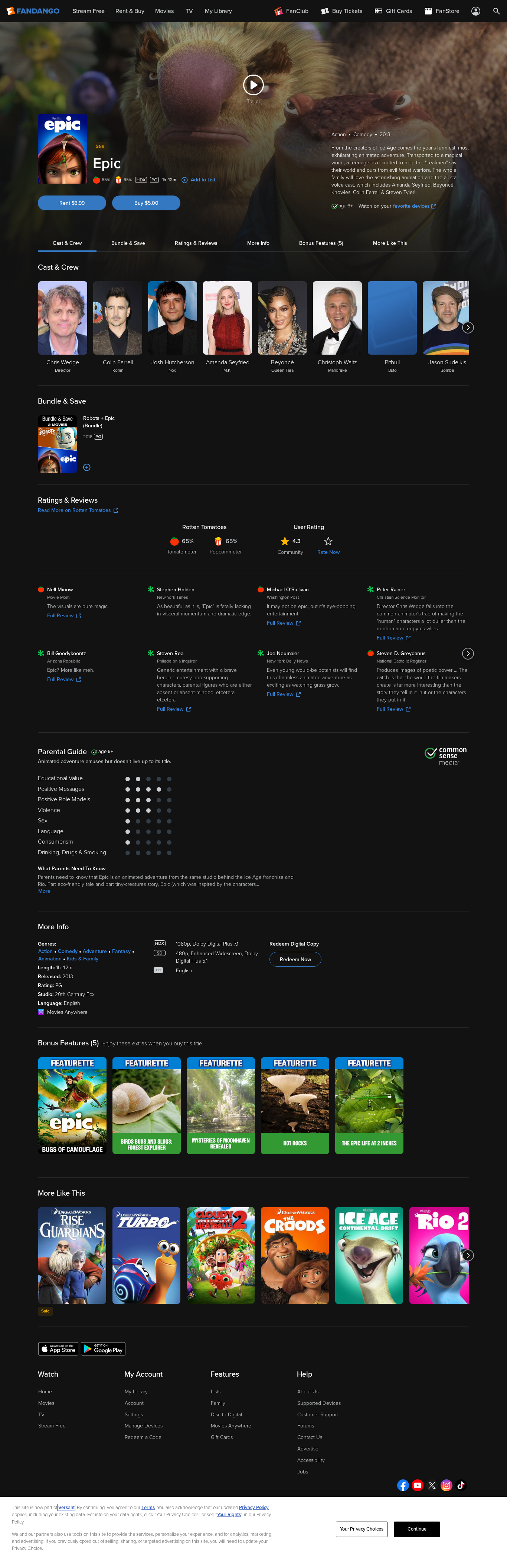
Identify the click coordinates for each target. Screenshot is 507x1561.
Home (45, 1392)
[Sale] (72, 1255)
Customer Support (317, 1415)
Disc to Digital (226, 1415)
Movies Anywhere (231, 1426)
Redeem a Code (143, 1437)
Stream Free (52, 1426)
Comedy (68, 951)
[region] (253, 1529)
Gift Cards (222, 1437)
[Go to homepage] (33, 11)
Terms (148, 1508)
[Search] (496, 11)
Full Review (60, 615)
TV (41, 1415)
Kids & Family (82, 959)
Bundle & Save (128, 243)
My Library (136, 1392)
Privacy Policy (254, 1508)
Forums (305, 1426)
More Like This (390, 243)
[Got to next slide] (468, 327)
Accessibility (311, 1460)
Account (134, 1403)
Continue (417, 1529)
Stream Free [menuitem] (89, 11)
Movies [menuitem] (164, 11)
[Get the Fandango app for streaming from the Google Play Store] (103, 1348)
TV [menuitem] (189, 11)
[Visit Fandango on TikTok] (461, 1485)
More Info (258, 243)
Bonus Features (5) (321, 243)
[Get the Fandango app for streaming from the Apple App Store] (58, 1348)
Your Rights (229, 1515)
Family (218, 1403)
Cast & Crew (67, 243)
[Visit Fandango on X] (432, 1485)
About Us (307, 1392)
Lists (215, 1392)
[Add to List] (87, 467)
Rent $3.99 (72, 203)
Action (45, 951)
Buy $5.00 (146, 203)
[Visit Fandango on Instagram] (446, 1485)
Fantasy (121, 951)
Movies (46, 1403)
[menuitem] (393, 11)
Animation (50, 959)
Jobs (302, 1472)
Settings (134, 1415)
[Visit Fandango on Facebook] (403, 1485)
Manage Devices (144, 1426)
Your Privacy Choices (362, 1529)
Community (290, 552)
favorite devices (411, 206)
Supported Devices (319, 1403)
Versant (66, 1508)
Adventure (95, 951)
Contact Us (309, 1437)
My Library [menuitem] (218, 11)
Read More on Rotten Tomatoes (74, 510)
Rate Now (328, 552)
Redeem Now (295, 959)
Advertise (307, 1449)
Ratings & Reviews (196, 243)
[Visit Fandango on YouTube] (417, 1485)
